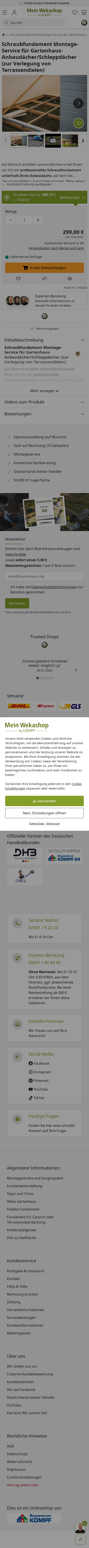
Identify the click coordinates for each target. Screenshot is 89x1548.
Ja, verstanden (44, 801)
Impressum (53, 823)
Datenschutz (36, 823)
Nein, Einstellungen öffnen (44, 813)
